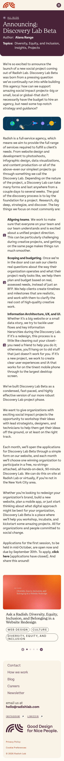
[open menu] (59, 5)
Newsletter (15, 693)
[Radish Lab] (9, 5)
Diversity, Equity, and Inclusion (27, 637)
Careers (13, 686)
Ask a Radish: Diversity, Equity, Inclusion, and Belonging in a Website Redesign (32, 618)
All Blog (13, 18)
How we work (17, 672)
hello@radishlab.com (22, 707)
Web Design (18, 629)
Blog (10, 679)
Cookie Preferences (16, 748)
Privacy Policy (13, 742)
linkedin (33, 716)
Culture (40, 629)
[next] (41, 649)
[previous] (22, 649)
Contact (14, 665)
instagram (13, 716)
